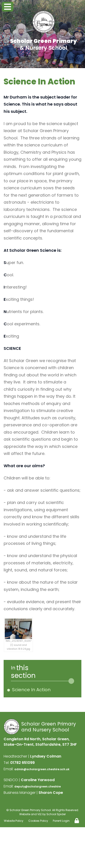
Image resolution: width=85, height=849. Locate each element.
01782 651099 (22, 762)
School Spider (56, 814)
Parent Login (61, 821)
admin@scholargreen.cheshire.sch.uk (41, 769)
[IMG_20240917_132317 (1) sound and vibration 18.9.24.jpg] (18, 629)
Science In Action (32, 689)
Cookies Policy (38, 821)
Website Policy (13, 821)
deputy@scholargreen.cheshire (37, 786)
